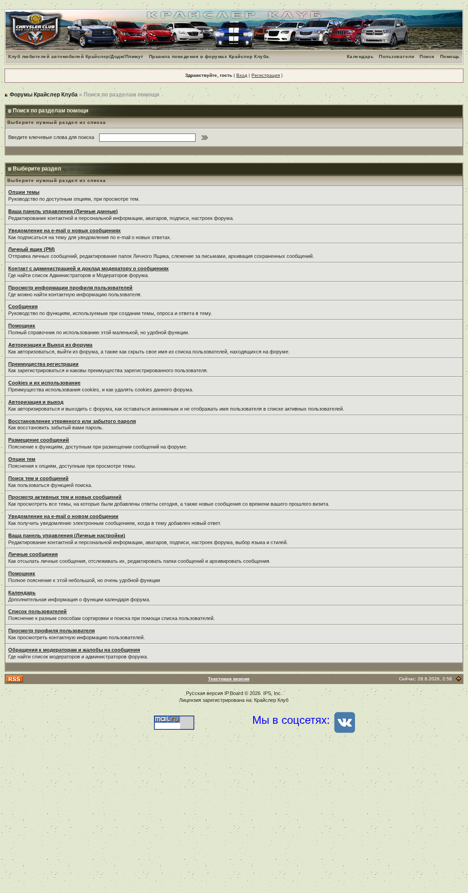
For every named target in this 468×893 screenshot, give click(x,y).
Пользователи (396, 56)
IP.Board (233, 693)
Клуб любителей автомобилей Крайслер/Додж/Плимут (76, 56)
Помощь (450, 56)
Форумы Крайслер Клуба (44, 94)
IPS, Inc (272, 693)
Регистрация (265, 75)
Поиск (427, 56)
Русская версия (204, 693)
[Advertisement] (234, 820)
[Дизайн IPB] (459, 678)
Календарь (360, 56)
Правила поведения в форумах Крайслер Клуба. (210, 56)
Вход (241, 75)
